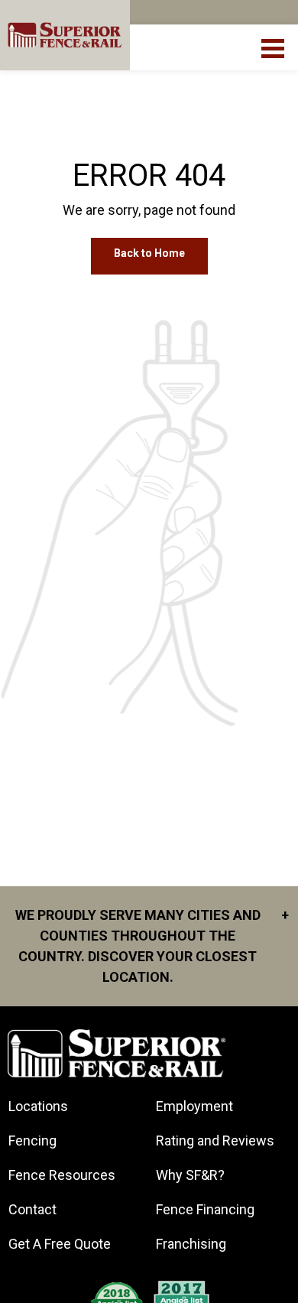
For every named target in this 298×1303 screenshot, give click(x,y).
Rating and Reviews (215, 1140)
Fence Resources (61, 1175)
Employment (194, 1106)
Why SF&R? (190, 1175)
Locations (38, 1106)
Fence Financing (205, 1209)
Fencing (32, 1140)
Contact (32, 1209)
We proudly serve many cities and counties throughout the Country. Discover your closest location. (152, 946)
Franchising (191, 1244)
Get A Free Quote (59, 1244)
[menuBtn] (274, 46)
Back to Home (149, 253)
